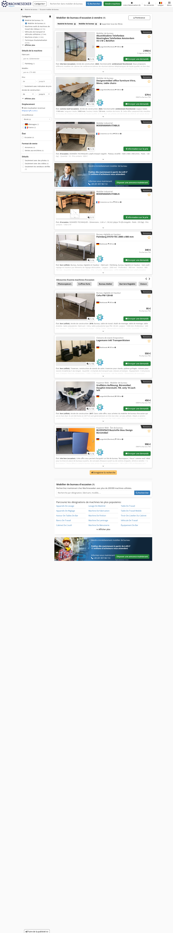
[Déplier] (103, 71)
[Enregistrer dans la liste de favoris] (149, 36)
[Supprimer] (74, 24)
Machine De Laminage (98, 520)
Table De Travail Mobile (131, 510)
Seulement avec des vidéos (36, 163)
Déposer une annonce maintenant (132, 182)
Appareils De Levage (65, 506)
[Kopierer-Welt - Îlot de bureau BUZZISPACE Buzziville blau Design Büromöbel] (75, 441)
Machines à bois (34, 37)
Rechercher (94, 3)
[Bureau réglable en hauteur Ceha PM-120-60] (75, 306)
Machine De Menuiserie (99, 525)
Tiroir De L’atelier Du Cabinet (133, 515)
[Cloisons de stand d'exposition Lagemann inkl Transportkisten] (75, 351)
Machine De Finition (97, 515)
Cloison (143, 284)
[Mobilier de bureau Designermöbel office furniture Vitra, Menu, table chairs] (75, 91)
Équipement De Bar (129, 525)
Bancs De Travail (63, 520)
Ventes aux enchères (34, 150)
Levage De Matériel (97, 506)
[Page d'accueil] (21, 9)
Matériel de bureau (34, 20)
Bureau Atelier (105, 284)
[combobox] (36, 119)
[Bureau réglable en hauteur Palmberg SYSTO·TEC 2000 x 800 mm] (75, 247)
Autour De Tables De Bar (67, 515)
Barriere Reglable (127, 284)
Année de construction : (31, 90)
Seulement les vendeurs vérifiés (37, 167)
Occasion (29, 137)
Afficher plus (104, 529)
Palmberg (30, 63)
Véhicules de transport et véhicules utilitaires (35, 33)
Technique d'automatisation (36, 41)
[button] (169, 4)
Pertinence (140, 17)
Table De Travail (128, 506)
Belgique (30, 110)
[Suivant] (93, 46)
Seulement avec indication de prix (37, 86)
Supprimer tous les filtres (112, 24)
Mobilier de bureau (36, 23)
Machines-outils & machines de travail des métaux (37, 27)
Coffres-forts (84, 284)
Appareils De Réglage (65, 510)
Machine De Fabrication (99, 510)
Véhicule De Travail (129, 520)
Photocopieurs (64, 284)
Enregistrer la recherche (104, 472)
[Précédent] (58, 46)
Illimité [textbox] (27, 119)
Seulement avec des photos (37, 160)
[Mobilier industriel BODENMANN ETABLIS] (75, 136)
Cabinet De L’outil (64, 525)
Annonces (30, 147)
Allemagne (33, 124)
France (32, 127)
